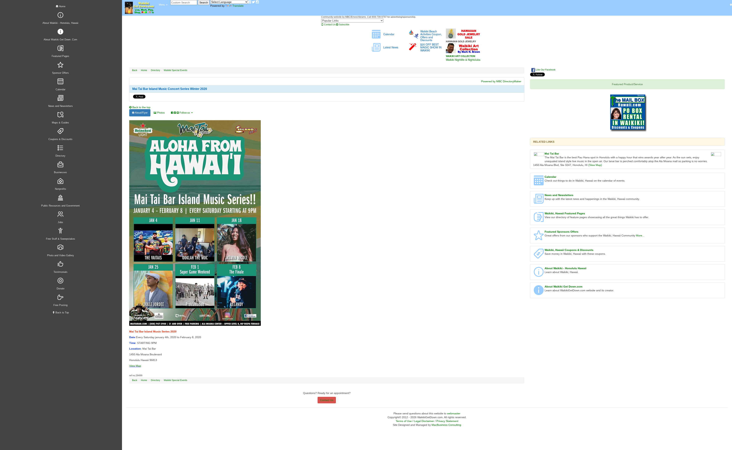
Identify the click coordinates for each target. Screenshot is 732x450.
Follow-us (185, 112)
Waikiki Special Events (175, 70)
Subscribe (343, 24)
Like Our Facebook (545, 69)
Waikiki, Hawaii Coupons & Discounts (569, 249)
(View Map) (595, 165)
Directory (155, 70)
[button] (163, 5)
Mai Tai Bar (552, 153)
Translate (238, 5)
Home (61, 6)
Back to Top (62, 312)
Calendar (550, 176)
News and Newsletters (559, 195)
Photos (160, 112)
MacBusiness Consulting (446, 424)
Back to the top (141, 107)
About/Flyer (141, 112)
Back (134, 70)
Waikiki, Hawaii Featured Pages (565, 213)
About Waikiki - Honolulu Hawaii (565, 268)
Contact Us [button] (326, 400)
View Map (135, 365)
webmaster (453, 413)
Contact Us (329, 24)
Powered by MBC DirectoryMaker (501, 81)
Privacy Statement (447, 421)
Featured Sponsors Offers (561, 231)
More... (640, 235)
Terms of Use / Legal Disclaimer (415, 421)
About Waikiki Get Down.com (563, 286)
